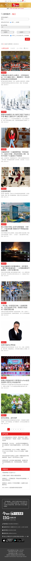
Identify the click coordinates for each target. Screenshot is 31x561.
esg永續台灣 (19, 35)
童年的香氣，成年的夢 (9, 418)
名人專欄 (19, 48)
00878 (19, 8)
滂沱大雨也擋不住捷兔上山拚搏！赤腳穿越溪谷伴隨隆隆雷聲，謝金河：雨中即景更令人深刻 (15, 456)
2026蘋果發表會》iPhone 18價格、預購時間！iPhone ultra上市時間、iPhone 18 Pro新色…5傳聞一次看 (15, 451)
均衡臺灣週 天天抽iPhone (8, 472)
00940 (22, 8)
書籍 (26, 48)
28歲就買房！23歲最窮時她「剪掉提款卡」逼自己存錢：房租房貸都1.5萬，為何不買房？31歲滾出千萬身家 (15, 154)
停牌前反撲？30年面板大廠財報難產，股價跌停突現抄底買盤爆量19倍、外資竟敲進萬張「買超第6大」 (15, 462)
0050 (14, 8)
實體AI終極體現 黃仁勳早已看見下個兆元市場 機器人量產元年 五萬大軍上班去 (15, 116)
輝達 (16, 8)
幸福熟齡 (26, 35)
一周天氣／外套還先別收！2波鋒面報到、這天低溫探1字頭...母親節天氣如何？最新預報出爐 (14, 307)
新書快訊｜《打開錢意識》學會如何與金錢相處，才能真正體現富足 (15, 479)
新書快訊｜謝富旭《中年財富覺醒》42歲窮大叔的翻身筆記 (15, 483)
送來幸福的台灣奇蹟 (8, 345)
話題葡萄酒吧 (6, 191)
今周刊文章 (5, 48)
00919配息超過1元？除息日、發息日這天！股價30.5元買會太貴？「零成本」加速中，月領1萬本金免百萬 (15, 439)
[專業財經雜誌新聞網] (15, 5)
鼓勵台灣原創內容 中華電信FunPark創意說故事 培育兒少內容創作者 (15, 381)
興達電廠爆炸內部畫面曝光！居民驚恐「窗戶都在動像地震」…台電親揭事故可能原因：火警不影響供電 (15, 268)
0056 (11, 8)
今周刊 (13, 35)
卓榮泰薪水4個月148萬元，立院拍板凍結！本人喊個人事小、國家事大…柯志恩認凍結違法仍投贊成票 (15, 77)
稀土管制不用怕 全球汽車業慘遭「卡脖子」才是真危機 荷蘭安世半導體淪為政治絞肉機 (15, 229)
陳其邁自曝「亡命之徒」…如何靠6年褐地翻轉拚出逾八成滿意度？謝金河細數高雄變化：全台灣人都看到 (15, 445)
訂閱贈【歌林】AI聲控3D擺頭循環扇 (11, 475)
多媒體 (12, 48)
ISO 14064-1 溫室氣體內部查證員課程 (12, 487)
